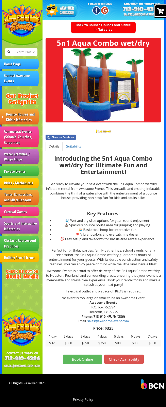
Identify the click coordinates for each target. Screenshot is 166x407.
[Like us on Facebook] (95, 10)
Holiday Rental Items (19, 257)
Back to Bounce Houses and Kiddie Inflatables (103, 27)
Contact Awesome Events (17, 78)
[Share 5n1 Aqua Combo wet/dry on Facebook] (103, 137)
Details (54, 146)
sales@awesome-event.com (108, 321)
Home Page (12, 63)
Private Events (15, 171)
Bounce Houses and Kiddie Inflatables (20, 117)
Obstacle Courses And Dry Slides (20, 243)
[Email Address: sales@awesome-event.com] (22, 365)
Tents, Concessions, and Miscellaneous (18, 197)
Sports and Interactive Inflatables (20, 226)
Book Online (82, 359)
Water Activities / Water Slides (17, 156)
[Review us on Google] (104, 10)
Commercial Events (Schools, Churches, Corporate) (18, 137)
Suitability (73, 146)
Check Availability (124, 359)
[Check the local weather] (62, 10)
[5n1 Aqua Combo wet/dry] (103, 84)
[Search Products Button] (9, 52)
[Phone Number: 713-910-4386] (22, 358)
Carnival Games (15, 211)
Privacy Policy (83, 399)
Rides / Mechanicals (18, 182)
